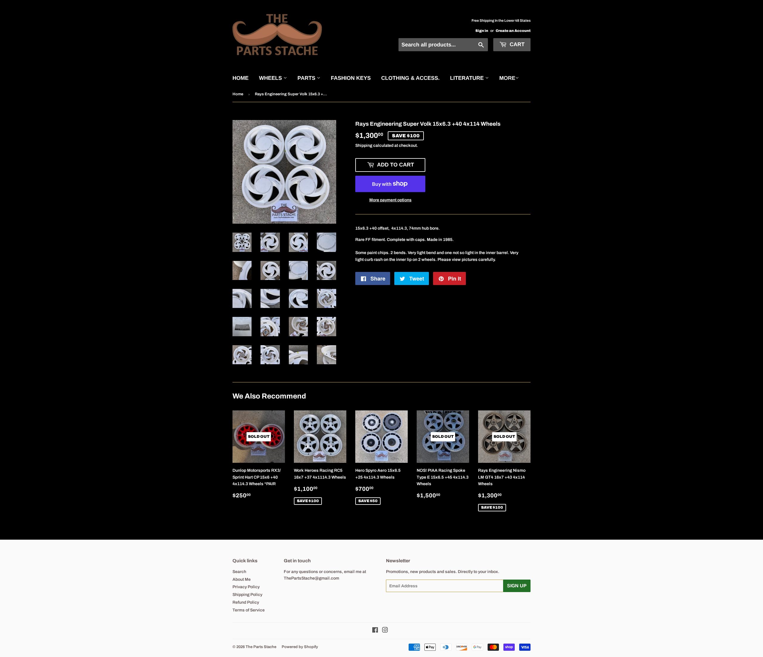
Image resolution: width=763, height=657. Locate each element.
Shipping (363, 145)
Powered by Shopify (300, 647)
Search (239, 571)
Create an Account (513, 30)
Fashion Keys (351, 78)
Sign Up (517, 585)
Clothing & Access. (410, 78)
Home (240, 78)
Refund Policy (245, 602)
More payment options (390, 200)
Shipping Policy (247, 594)
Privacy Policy (246, 587)
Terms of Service (248, 610)
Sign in (481, 30)
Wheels (271, 78)
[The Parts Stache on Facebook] (375, 631)
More (507, 78)
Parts (307, 78)
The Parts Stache (261, 647)
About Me (241, 579)
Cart (516, 44)
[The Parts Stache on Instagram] (385, 631)
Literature (467, 78)
